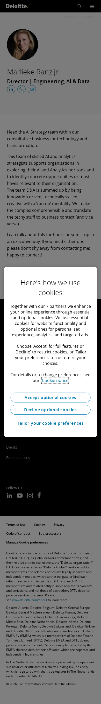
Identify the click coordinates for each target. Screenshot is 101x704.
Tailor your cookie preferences (50, 423)
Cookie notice (55, 380)
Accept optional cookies (50, 397)
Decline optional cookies (50, 410)
